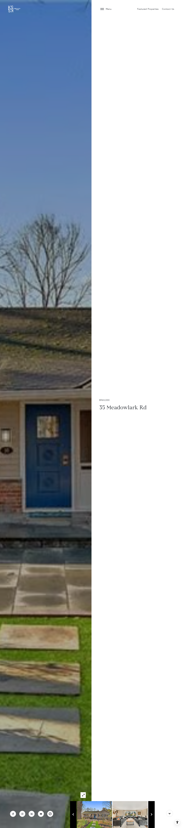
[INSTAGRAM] (22, 814)
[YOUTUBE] (41, 814)
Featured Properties (148, 9)
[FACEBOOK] (13, 814)
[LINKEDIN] (32, 814)
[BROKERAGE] (50, 814)
